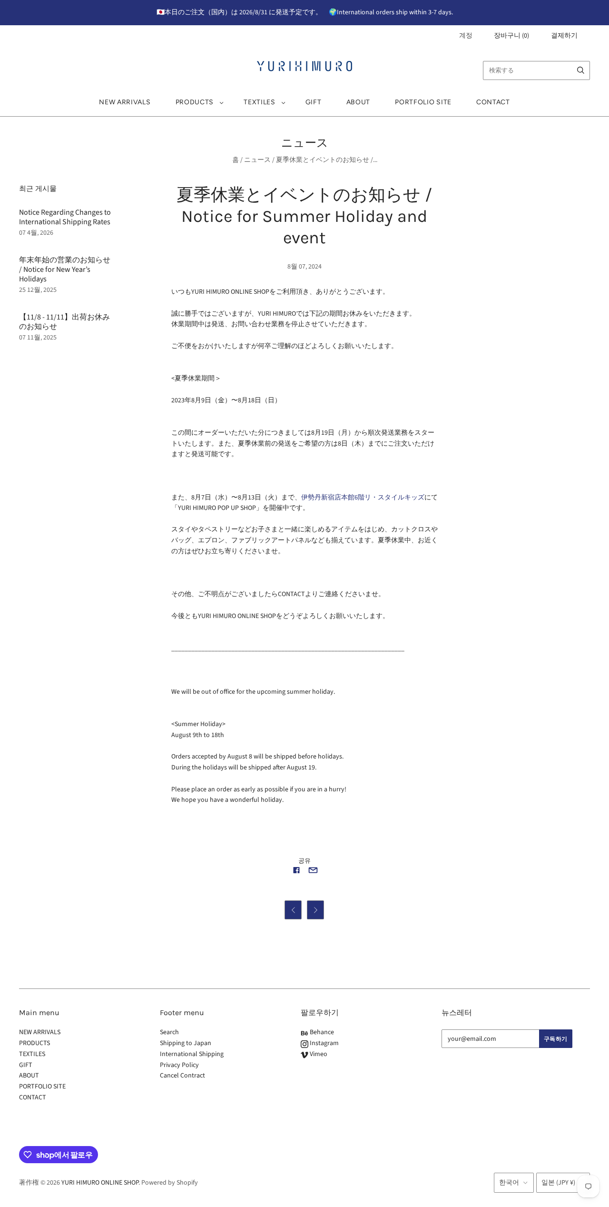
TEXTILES (259, 102)
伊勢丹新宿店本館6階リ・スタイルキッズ (362, 497)
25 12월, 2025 (38, 290)
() (511, 35)
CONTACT (493, 102)
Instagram (323, 1043)
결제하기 (564, 35)
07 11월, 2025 (38, 337)
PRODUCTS (195, 102)
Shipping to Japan (185, 1043)
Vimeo (317, 1054)
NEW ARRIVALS (124, 102)
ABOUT (358, 102)
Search (169, 1032)
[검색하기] (580, 70)
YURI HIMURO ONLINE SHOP (99, 1182)
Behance (321, 1032)
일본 (558, 1182)
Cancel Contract (182, 1075)
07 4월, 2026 (36, 233)
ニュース (257, 160)
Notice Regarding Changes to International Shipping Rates (65, 217)
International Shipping (192, 1054)
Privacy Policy (179, 1065)
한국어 (509, 1182)
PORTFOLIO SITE (423, 102)
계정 (465, 35)
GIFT (313, 102)
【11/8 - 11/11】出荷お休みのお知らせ (64, 322)
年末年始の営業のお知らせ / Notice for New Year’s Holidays (64, 269)
